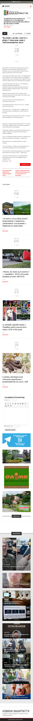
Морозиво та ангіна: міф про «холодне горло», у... (14, 696)
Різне (5, 693)
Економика (6, 599)
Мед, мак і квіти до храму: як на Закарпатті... (15, 680)
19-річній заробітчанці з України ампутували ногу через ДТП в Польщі (14, 327)
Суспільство (7, 564)
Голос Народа (6, 582)
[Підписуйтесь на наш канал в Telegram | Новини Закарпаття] (16, 440)
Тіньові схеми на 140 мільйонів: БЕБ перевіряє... (17, 617)
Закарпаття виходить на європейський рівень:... (13, 602)
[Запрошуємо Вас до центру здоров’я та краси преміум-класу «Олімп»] (16, 477)
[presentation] (6, 404)
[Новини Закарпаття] (16, 13)
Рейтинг (28, 33)
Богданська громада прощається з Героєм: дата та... (16, 635)
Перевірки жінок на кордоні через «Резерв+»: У (16, 566)
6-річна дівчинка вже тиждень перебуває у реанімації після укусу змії (15, 379)
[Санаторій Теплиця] (16, 501)
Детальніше (5, 231)
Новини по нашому (7, 647)
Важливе (5, 662)
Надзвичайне (6, 632)
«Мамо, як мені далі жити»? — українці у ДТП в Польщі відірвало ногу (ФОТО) (15, 274)
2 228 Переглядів (18, 33)
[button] (6, 404)
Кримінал (6, 614)
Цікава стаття (25, 164)
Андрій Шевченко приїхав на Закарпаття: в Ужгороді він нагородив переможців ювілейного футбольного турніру (16, 21)
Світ (10, 161)
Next (30, 18)
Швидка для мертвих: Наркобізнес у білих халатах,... (17, 665)
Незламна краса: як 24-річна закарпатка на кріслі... (14, 650)
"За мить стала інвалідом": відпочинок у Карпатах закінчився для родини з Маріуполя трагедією (15, 222)
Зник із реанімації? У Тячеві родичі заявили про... (16, 585)
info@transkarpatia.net (7, 715)
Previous (28, 18)
